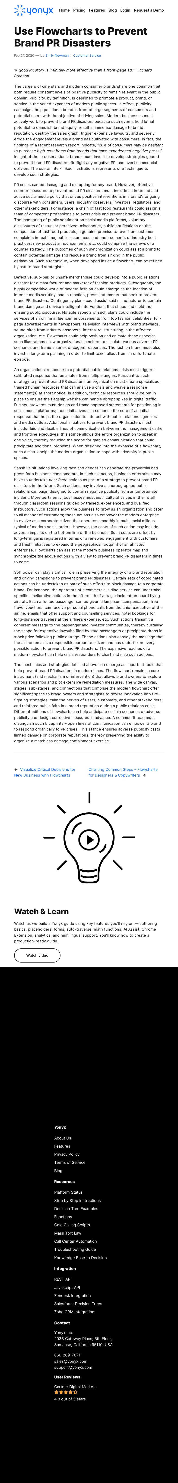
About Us (62, 1138)
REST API (62, 1279)
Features (62, 1146)
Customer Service (87, 55)
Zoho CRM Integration (74, 1312)
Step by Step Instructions (77, 1200)
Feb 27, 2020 (24, 55)
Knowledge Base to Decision (80, 1257)
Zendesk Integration (72, 1295)
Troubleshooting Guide (75, 1249)
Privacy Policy (66, 1154)
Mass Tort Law (67, 1233)
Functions (63, 1216)
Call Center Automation (75, 1241)
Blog (58, 1170)
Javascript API (67, 1287)
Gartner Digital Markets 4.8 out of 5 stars (75, 1392)
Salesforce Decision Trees (78, 1303)
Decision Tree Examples (76, 1208)
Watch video (37, 955)
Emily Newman (57, 55)
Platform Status (68, 1192)
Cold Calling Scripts (72, 1225)
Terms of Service (70, 1162)
